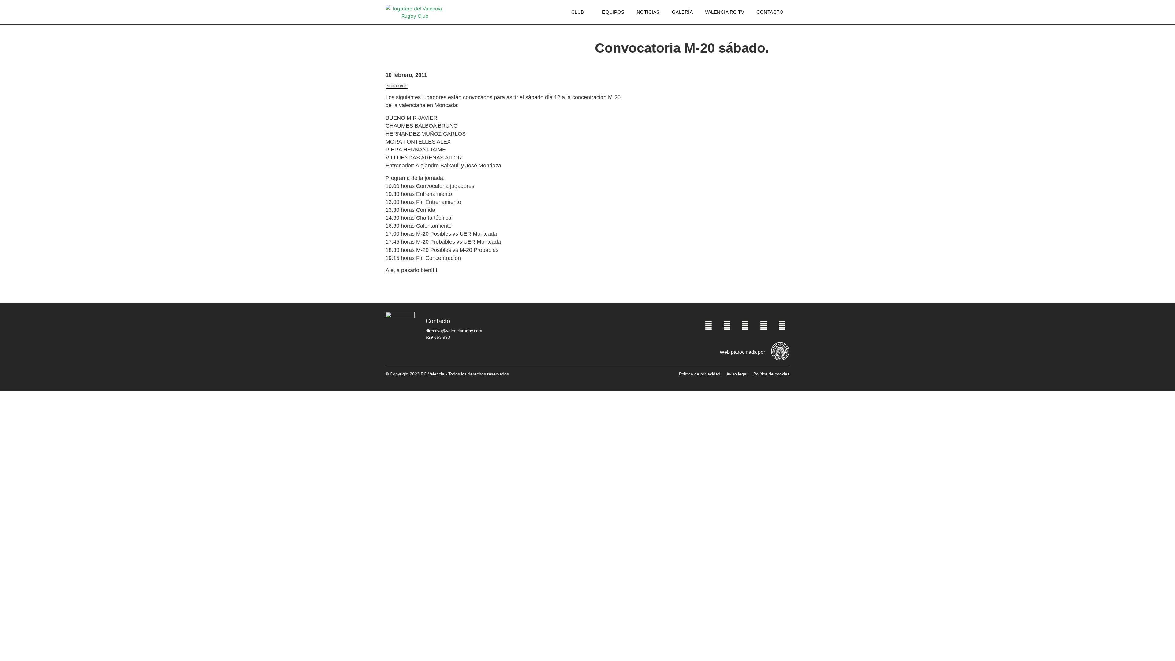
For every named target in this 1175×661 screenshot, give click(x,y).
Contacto (769, 12)
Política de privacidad (699, 374)
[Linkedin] (781, 325)
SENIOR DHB (396, 86)
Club (577, 12)
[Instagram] (745, 325)
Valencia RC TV (724, 12)
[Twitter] (726, 325)
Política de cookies (771, 374)
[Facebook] (708, 325)
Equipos (613, 12)
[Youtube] (763, 325)
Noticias (648, 12)
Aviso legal (736, 374)
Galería (682, 12)
